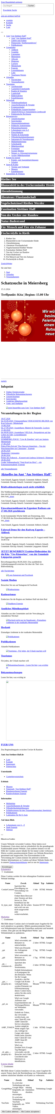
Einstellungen (7, 867)
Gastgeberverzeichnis (14, 776)
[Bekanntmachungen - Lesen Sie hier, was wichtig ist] (27, 667)
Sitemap (9, 830)
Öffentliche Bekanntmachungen (19, 394)
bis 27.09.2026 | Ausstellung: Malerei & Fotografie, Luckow (25, 428)
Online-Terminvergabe (15, 392)
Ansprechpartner (13, 396)
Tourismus (6, 655)
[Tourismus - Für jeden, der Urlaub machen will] (26, 651)
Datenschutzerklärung (18, 862)
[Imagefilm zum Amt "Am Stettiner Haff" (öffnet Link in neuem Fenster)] (25, 408)
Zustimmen (8, 872)
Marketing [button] (5, 917)
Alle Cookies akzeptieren (30, 1112)
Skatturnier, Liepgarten (10, 453)
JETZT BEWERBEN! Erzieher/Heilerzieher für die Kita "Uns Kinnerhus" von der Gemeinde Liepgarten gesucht (26, 554)
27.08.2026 (5, 444)
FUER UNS (7, 744)
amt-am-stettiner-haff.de (10, 16)
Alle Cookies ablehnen (10, 1112)
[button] (4, 263)
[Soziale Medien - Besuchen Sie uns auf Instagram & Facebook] (19, 575)
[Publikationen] (12, 637)
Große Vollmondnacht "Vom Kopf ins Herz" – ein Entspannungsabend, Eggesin (21, 463)
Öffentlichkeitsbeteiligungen (17, 808)
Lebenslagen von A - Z (15, 825)
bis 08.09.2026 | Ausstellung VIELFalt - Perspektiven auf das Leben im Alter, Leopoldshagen (26, 433)
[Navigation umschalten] (2, 32)
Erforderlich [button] (6, 869)
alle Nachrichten (7, 571)
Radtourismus (8, 594)
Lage (8, 759)
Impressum (10, 764)
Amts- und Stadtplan (14, 403)
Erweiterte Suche (10, 10)
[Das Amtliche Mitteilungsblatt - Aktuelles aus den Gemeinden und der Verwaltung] (14, 604)
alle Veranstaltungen (9, 469)
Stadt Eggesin (11, 827)
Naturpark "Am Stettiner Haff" (18, 789)
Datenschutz (11, 766)
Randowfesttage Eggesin (16, 793)
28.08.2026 (5, 451)
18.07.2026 (5, 419)
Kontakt (9, 762)
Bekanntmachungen (11, 672)
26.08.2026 (5, 437)
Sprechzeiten (11, 399)
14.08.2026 (5, 425)
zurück (4, 381)
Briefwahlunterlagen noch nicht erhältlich (23, 487)
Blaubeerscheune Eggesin (16, 791)
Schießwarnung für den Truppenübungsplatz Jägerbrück (28, 810)
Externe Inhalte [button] (7, 1064)
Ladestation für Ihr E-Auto (17, 815)
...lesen (11, 496)
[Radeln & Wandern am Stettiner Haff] (12, 589)
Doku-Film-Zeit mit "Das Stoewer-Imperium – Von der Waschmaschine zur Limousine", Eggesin (23, 447)
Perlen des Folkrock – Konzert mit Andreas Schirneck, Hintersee (27, 458)
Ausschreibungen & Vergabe (17, 806)
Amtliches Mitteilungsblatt (16, 401)
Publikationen (8, 641)
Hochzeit (5, 627)
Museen (9, 787)
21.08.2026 (5, 430)
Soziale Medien (9, 580)
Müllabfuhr (10, 803)
